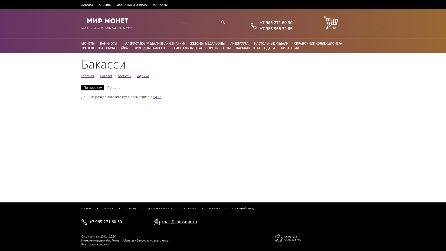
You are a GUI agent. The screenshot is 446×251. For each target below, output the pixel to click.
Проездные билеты (149, 48)
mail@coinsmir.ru (179, 222)
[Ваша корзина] (330, 23)
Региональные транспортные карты (201, 48)
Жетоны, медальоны (207, 43)
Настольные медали (271, 43)
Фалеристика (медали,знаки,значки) (154, 43)
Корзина (214, 208)
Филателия (289, 48)
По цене (113, 88)
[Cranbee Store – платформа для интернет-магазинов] (288, 238)
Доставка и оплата (132, 5)
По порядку (93, 88)
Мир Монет (107, 21)
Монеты (88, 43)
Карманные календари (255, 48)
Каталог (87, 5)
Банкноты (108, 43)
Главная (87, 76)
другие (156, 97)
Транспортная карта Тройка (104, 48)
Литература (239, 43)
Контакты (160, 5)
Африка (143, 76)
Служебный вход (243, 208)
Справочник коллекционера (318, 43)
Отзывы (105, 5)
